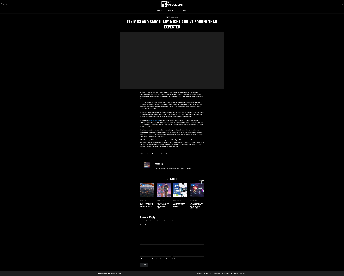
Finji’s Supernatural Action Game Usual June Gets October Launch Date (196, 205)
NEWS (158, 11)
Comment (143, 224)
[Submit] (161, 153)
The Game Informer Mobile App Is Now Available (179, 204)
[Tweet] (152, 153)
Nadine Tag (159, 163)
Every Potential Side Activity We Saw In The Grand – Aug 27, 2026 (147, 204)
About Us (199, 273)
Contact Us (207, 273)
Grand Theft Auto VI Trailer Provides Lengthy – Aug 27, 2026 (163, 205)
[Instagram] (4, 4)
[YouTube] (6, 4)
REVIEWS (171, 11)
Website (175, 251)
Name (142, 243)
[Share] (147, 153)
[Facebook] (1, 4)
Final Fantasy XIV (154, 120)
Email (142, 251)
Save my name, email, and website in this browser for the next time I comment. (161, 258)
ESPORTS (184, 11)
